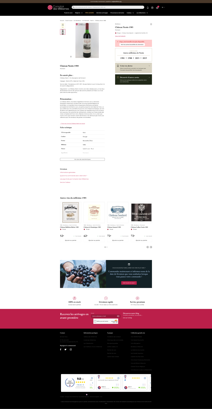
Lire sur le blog (127, 318)
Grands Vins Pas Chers (137, 356)
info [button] (120, 1)
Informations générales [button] (67, 172)
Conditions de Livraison (114, 336)
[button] (146, 33)
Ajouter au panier (70, 240)
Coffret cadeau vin (112, 346)
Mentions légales (94, 396)
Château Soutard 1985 (114, 227)
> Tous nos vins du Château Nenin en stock (72, 123)
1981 (123, 58)
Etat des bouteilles (112, 343)
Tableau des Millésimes (90, 336)
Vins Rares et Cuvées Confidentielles (141, 370)
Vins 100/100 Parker (136, 336)
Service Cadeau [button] (65, 182)
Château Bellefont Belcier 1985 (69, 227)
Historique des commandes (115, 340)
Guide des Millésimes (90, 340)
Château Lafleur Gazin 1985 (139, 227)
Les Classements (88, 343)
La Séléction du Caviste (137, 350)
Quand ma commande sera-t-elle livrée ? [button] (73, 175)
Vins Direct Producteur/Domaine (140, 360)
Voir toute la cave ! (129, 283)
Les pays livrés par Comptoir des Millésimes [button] (74, 179)
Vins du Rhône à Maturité (138, 363)
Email (92, 313)
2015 (138, 58)
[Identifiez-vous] (152, 8)
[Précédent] (148, 247)
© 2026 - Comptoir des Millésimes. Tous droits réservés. (74, 396)
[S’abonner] (118, 316)
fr (162, 7)
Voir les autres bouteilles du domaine (132, 44)
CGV (101, 396)
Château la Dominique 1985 (92, 227)
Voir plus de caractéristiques (82, 159)
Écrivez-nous (63, 336)
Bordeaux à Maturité (137, 346)
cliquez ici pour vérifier (120, 394)
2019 (144, 58)
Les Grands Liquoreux (137, 353)
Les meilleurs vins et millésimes (93, 346)
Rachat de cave (111, 350)
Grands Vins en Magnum (138, 366)
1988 (131, 58)
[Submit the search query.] (73, 7)
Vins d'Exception (135, 343)
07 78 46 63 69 (64, 340)
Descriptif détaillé (120, 36)
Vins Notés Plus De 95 (137, 340)
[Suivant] (150, 247)
